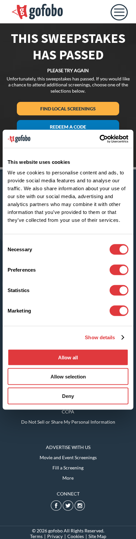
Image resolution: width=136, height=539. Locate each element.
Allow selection (68, 376)
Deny (68, 396)
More (68, 478)
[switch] (119, 269)
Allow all (68, 357)
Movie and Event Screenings (68, 457)
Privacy (55, 536)
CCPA (68, 411)
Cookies (75, 536)
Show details (100, 337)
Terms (36, 536)
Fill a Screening (68, 467)
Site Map (97, 536)
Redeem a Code (68, 127)
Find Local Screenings (68, 108)
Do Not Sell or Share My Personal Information (68, 422)
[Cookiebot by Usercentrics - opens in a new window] (99, 139)
